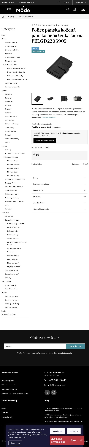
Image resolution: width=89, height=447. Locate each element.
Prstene (8, 105)
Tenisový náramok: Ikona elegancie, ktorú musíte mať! (63, 421)
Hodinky (4, 39)
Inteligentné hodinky (12, 57)
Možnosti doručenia (42, 147)
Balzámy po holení (13, 227)
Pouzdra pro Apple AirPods (15, 179)
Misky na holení (12, 263)
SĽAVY (4, 35)
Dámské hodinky (11, 289)
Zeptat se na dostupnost (45, 140)
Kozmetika (5, 212)
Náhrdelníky (9, 102)
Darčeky (4, 292)
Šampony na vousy (14, 248)
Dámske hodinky (11, 42)
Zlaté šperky (9, 127)
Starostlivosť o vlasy (12, 270)
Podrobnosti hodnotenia (60, 25)
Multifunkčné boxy (11, 194)
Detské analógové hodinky (16, 68)
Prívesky (8, 109)
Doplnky (4, 146)
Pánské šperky (10, 131)
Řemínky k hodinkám (12, 87)
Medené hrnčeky (13, 164)
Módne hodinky (10, 61)
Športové (8, 53)
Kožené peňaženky (12, 198)
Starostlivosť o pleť (11, 274)
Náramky (8, 98)
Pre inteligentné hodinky (14, 187)
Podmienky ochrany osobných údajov (15, 393)
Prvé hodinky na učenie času (17, 79)
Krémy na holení (13, 231)
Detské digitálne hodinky (16, 72)
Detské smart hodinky (15, 76)
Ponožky (8, 209)
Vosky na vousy (13, 238)
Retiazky (8, 113)
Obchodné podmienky (9, 389)
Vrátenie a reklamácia (26, 2)
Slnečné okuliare (11, 190)
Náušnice (8, 94)
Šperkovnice (9, 120)
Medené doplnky (13, 175)
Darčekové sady (11, 83)
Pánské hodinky (11, 285)
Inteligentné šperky (12, 138)
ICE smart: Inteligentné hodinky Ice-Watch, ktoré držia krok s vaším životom (63, 409)
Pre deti (8, 135)
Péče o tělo (9, 216)
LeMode (47, 392)
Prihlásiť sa (75, 346)
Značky (4, 311)
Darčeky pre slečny (12, 303)
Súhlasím (74, 431)
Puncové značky (7, 417)
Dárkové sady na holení (15, 224)
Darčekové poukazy (9, 315)
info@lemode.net (56, 385)
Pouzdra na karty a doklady (15, 153)
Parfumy (8, 278)
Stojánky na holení (13, 266)
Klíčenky (8, 150)
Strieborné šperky (11, 124)
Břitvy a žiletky (12, 259)
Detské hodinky (10, 65)
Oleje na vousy (12, 235)
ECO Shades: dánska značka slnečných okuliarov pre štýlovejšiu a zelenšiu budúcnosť (63, 416)
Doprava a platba (8, 2)
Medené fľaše (12, 161)
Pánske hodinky (11, 46)
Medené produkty (11, 157)
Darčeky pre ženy (11, 296)
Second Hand (6, 281)
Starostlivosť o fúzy (12, 220)
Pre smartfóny (10, 183)
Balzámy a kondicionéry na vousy (16, 243)
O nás (4, 408)
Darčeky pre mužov (12, 300)
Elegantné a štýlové (12, 50)
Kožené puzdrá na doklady (14, 201)
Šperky (4, 90)
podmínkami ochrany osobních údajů (57, 353)
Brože (7, 142)
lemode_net (54, 392)
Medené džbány (13, 168)
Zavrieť (48, 163)
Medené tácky (12, 172)
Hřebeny (10, 252)
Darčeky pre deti (11, 307)
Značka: (37, 164)
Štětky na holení (13, 255)
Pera (6, 205)
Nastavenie (15, 443)
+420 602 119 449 (57, 380)
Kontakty (5, 413)
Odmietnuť (57, 431)
